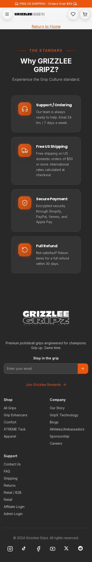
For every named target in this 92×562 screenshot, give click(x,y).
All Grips (10, 408)
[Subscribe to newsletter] (83, 368)
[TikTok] (25, 549)
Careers (56, 443)
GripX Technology (64, 415)
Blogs (54, 422)
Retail (8, 500)
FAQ (7, 471)
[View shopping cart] (85, 14)
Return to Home (46, 26)
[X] (67, 549)
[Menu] (7, 14)
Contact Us (12, 464)
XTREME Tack (15, 429)
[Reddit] (81, 549)
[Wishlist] (73, 14)
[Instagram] (10, 549)
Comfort (10, 422)
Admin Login (13, 514)
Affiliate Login (14, 507)
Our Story (57, 408)
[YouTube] (53, 549)
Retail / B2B (12, 492)
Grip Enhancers (15, 415)
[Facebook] (39, 549)
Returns (10, 485)
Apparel (10, 436)
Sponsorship (59, 436)
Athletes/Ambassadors (67, 429)
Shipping (10, 478)
